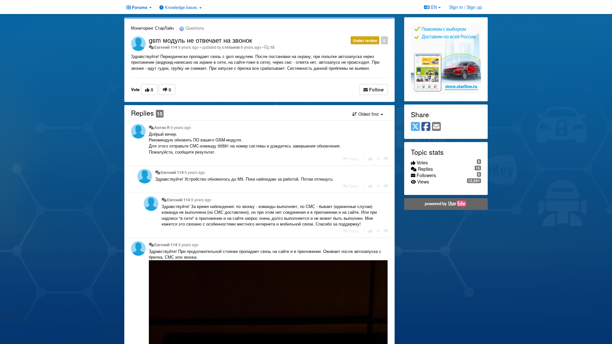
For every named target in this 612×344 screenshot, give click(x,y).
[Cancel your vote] (378, 158)
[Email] (436, 126)
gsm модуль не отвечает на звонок (200, 40)
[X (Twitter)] (415, 126)
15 (272, 47)
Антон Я (162, 127)
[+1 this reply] (370, 158)
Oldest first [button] (368, 114)
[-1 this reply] (386, 158)
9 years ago (181, 127)
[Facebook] (425, 126)
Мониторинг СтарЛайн (152, 28)
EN (434, 7)
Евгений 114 (165, 47)
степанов (231, 47)
